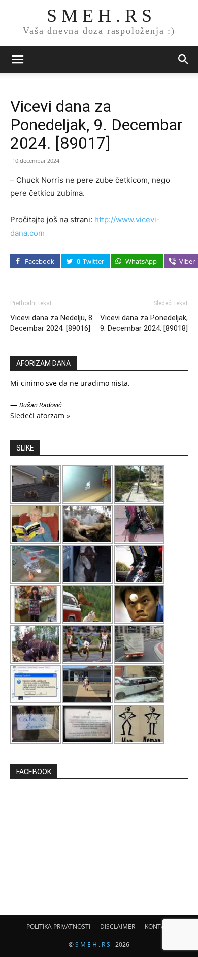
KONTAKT (158, 926)
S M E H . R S (92, 944)
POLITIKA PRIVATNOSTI (58, 926)
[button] (17, 59)
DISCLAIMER (117, 926)
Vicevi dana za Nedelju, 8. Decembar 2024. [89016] (52, 323)
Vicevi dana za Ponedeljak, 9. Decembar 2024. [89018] (144, 323)
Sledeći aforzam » (40, 415)
